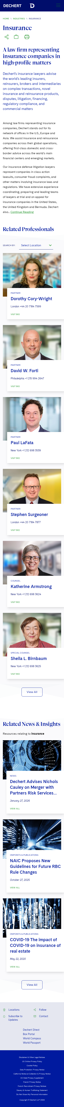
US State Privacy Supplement (32, 1078)
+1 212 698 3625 (31, 666)
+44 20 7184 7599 (30, 306)
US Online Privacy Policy (32, 1061)
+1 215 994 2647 (34, 378)
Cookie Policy (32, 1065)
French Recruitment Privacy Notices (32, 1086)
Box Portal (29, 1034)
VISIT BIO (15, 314)
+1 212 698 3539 (31, 450)
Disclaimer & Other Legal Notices (32, 1057)
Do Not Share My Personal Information (32, 1094)
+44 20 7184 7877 (30, 522)
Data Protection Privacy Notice (32, 1069)
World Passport (32, 1042)
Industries (19, 18)
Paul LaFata (22, 442)
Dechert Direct (31, 1029)
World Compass (32, 1038)
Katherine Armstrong (31, 586)
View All (32, 692)
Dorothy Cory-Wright (31, 298)
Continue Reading (22, 212)
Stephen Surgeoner (29, 514)
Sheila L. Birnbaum (29, 658)
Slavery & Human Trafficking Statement (32, 1090)
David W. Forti (24, 370)
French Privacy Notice (32, 1082)
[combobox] (36, 245)
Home (6, 18)
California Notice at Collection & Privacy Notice (32, 1074)
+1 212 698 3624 (31, 594)
